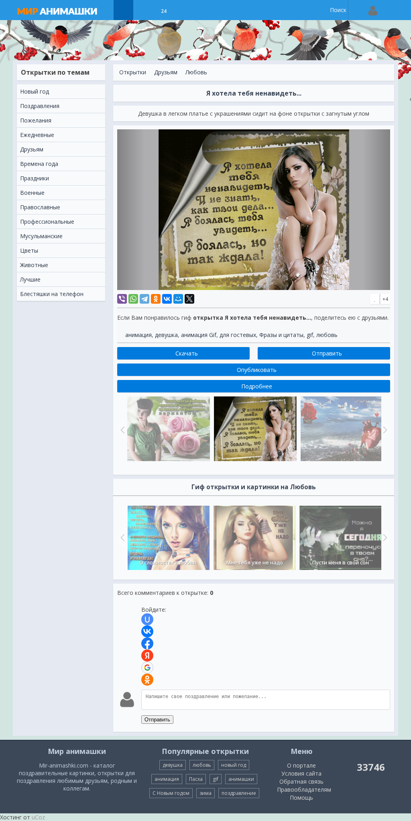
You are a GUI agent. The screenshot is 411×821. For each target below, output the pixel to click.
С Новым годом (171, 793)
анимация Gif (198, 335)
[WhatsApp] (133, 299)
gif (310, 335)
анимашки (241, 779)
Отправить (157, 720)
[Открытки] (123, 10)
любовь (327, 335)
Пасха (196, 779)
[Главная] (65, 10)
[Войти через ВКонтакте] (147, 631)
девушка (166, 335)
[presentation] (121, 537)
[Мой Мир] (178, 299)
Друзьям (165, 72)
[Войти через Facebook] (147, 643)
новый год (233, 765)
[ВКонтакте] (167, 299)
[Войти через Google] (147, 668)
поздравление (239, 793)
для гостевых (238, 335)
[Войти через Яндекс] (147, 655)
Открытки (132, 72)
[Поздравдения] (183, 10)
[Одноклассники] (156, 299)
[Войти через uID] (147, 619)
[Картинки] (143, 10)
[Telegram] (144, 299)
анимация (138, 335)
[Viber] (122, 299)
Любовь (196, 72)
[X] (189, 299)
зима (205, 793)
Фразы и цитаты (281, 335)
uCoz (38, 817)
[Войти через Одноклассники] (147, 680)
